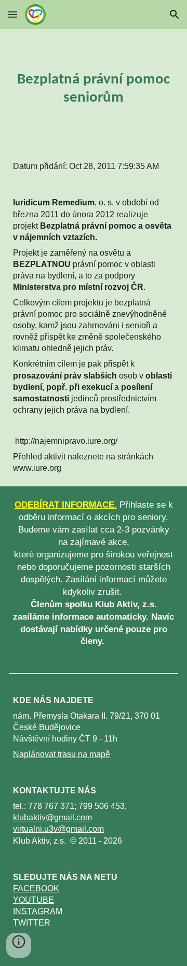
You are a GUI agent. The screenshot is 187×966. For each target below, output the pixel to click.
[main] (94, 88)
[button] (12, 14)
